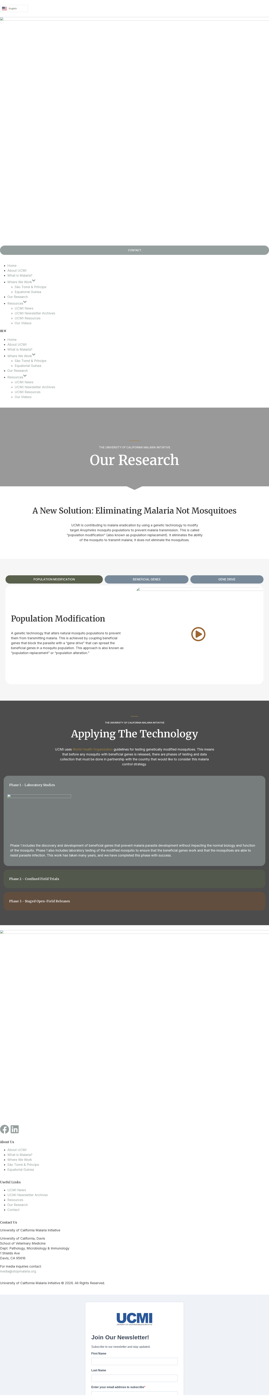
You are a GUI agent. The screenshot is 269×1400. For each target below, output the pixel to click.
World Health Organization (93, 749)
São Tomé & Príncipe (30, 287)
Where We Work (19, 282)
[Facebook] (4, 1129)
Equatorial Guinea (28, 292)
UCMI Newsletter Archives (35, 313)
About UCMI (17, 270)
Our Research (17, 297)
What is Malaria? (19, 275)
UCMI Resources (27, 318)
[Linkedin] (14, 1129)
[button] (134, 331)
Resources (15, 303)
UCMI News (24, 308)
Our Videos (23, 323)
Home (11, 265)
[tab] (54, 579)
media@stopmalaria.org (18, 1271)
